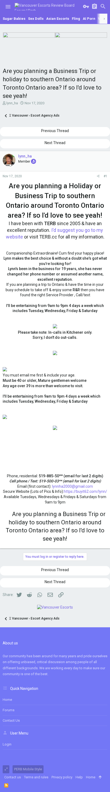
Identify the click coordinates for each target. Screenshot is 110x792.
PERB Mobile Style (28, 769)
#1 (105, 176)
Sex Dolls (36, 19)
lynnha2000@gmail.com (72, 486)
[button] (8, 6)
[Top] (100, 777)
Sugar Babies (14, 19)
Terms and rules (36, 777)
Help (79, 777)
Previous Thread (55, 131)
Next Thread (55, 143)
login (7, 744)
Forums (8, 710)
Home (7, 700)
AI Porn (89, 19)
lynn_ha (12, 103)
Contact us (11, 720)
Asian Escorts (57, 19)
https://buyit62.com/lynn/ (85, 491)
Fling (76, 19)
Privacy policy (62, 777)
